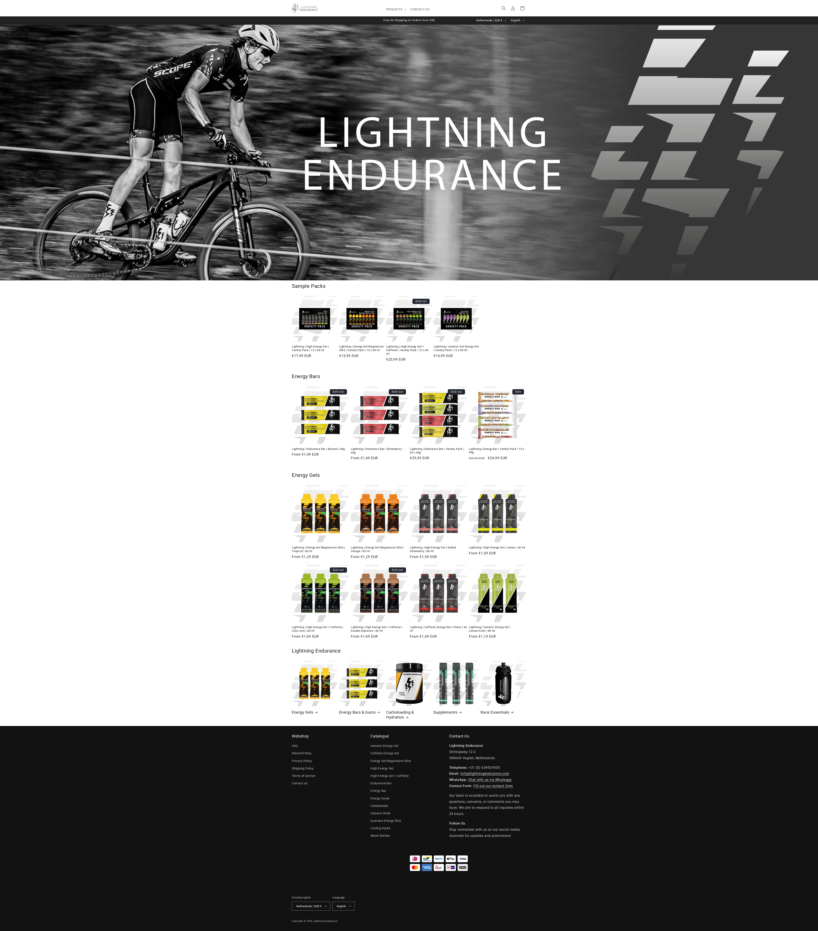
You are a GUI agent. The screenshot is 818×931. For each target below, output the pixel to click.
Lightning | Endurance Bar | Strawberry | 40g (377, 450)
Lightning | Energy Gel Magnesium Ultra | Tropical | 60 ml (318, 549)
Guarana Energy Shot (385, 820)
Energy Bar (378, 790)
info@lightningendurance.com (485, 774)
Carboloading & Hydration (400, 714)
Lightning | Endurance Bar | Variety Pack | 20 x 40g (437, 450)
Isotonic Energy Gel (384, 745)
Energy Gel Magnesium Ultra (390, 761)
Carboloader (379, 806)
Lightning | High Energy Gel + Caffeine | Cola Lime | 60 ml (317, 628)
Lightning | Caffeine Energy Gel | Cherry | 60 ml (438, 628)
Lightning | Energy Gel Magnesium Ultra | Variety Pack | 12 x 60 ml (361, 348)
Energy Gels (302, 712)
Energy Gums (380, 798)
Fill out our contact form (493, 786)
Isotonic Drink (380, 813)
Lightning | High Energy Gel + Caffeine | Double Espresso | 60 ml (376, 628)
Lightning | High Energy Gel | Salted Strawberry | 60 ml (433, 549)
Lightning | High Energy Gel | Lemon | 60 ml (497, 547)
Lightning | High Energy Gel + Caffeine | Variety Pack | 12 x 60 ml (407, 350)
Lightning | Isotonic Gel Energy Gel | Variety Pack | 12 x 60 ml (456, 348)
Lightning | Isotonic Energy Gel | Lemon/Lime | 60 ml (490, 628)
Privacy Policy (302, 761)
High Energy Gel (381, 768)
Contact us (300, 783)
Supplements (445, 712)
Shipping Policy (303, 768)
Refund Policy (302, 753)
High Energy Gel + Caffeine (389, 776)
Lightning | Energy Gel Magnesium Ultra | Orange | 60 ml (377, 549)
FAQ (295, 745)
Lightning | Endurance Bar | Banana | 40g (318, 448)
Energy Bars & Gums (357, 712)
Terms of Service (303, 776)
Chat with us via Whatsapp (490, 780)
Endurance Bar (381, 783)
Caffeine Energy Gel (384, 753)
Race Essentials (495, 712)
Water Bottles (380, 835)
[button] (395, 9)
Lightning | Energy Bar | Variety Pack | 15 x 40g (496, 450)
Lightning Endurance (325, 921)
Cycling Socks (380, 828)
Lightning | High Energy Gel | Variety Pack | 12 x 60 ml (310, 348)
